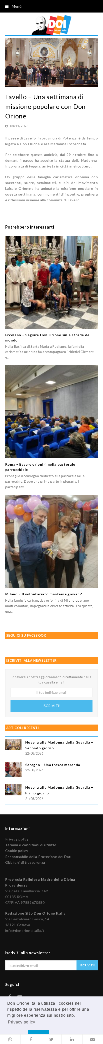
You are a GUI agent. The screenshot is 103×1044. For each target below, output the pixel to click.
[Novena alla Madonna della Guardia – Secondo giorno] (13, 745)
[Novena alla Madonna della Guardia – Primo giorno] (13, 790)
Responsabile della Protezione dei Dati (38, 856)
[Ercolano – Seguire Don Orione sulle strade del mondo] (51, 282)
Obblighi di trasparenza (25, 862)
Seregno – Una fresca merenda (52, 765)
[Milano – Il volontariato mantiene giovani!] (51, 541)
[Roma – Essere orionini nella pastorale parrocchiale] (51, 411)
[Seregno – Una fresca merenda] (13, 770)
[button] (10, 1039)
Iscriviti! (51, 706)
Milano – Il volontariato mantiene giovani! (43, 594)
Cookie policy (16, 850)
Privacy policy (17, 839)
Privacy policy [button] (21, 1022)
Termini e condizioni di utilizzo (30, 845)
